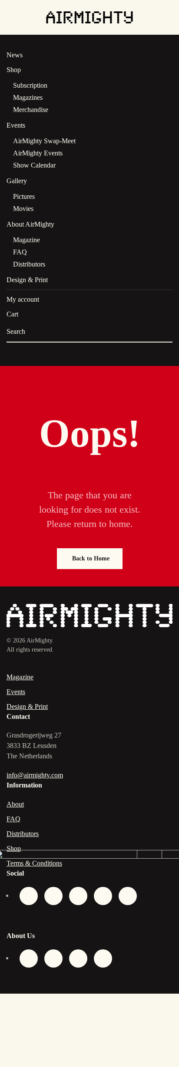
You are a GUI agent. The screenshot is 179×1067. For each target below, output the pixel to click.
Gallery (17, 180)
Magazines (28, 97)
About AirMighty (30, 224)
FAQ (20, 252)
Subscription (30, 85)
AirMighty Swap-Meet (44, 141)
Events (16, 125)
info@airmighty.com (35, 775)
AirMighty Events (38, 153)
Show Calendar (34, 165)
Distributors (29, 264)
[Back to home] (89, 17)
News (15, 55)
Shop (14, 69)
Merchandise (30, 109)
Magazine (26, 240)
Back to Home (90, 558)
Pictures (24, 196)
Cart (12, 314)
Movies (23, 208)
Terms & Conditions (34, 863)
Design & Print (27, 279)
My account (23, 299)
